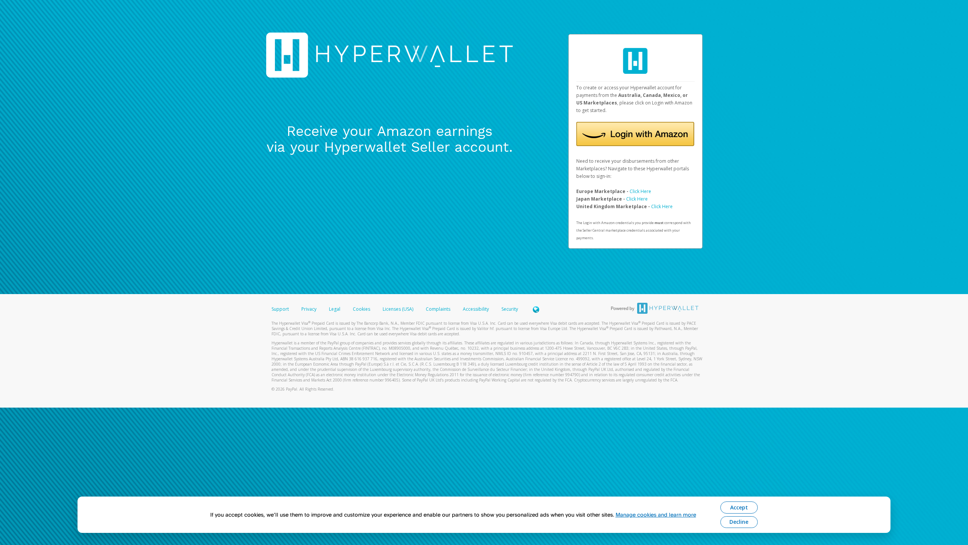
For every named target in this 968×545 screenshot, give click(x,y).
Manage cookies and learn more (656, 514)
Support (280, 309)
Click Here (640, 191)
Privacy (308, 309)
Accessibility (476, 309)
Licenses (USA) (398, 309)
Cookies (361, 309)
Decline (738, 521)
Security (509, 309)
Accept (739, 507)
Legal (334, 309)
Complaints (438, 309)
